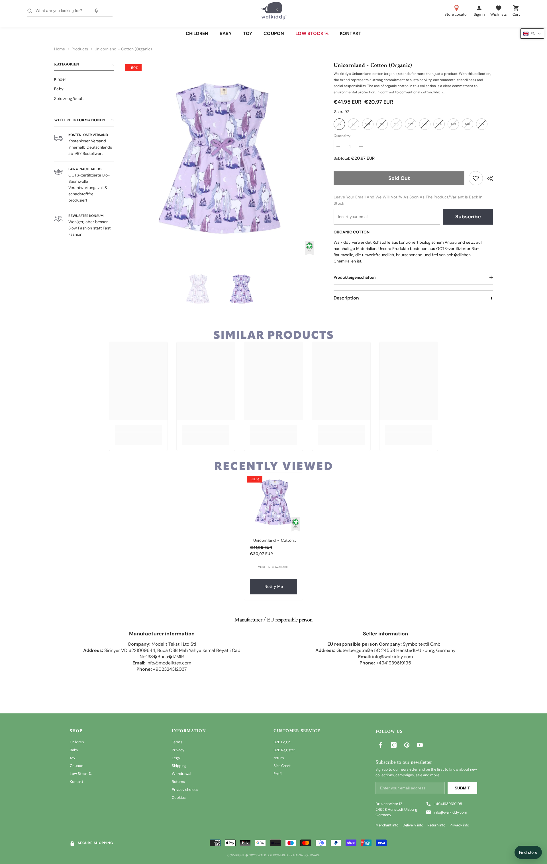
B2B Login (282, 742)
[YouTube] (420, 745)
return (279, 758)
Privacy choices (185, 789)
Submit (462, 788)
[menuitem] (84, 79)
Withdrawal (181, 773)
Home (59, 49)
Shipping (179, 765)
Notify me (273, 586)
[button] (532, 33)
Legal (176, 758)
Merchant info (387, 825)
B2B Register (284, 750)
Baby (74, 750)
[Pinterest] (407, 745)
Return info (436, 825)
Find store (528, 852)
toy (72, 758)
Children (77, 742)
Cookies (179, 797)
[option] (220, 158)
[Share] (488, 178)
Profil (278, 773)
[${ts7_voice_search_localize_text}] (96, 11)
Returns (178, 781)
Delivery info (413, 825)
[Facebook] (380, 745)
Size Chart (282, 765)
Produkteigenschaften (354, 277)
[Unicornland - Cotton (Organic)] (273, 502)
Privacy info (459, 825)
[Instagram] (394, 745)
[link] (476, 178)
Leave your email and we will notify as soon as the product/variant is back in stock (408, 200)
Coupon (76, 765)
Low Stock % (80, 773)
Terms (177, 742)
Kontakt (76, 781)
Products (80, 49)
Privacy (178, 750)
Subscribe (468, 216)
